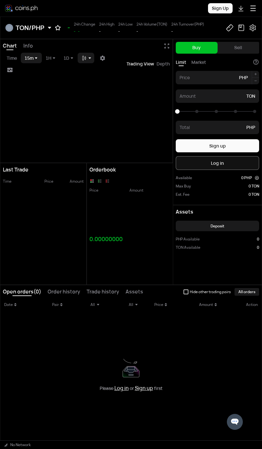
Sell (238, 47)
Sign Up (220, 8)
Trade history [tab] (103, 291)
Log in (217, 163)
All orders (246, 291)
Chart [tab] (10, 45)
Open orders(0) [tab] (22, 291)
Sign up (217, 146)
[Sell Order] (107, 181)
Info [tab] (28, 45)
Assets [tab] (134, 291)
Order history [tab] (64, 291)
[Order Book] (92, 181)
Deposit (217, 226)
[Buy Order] (99, 181)
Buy (196, 47)
